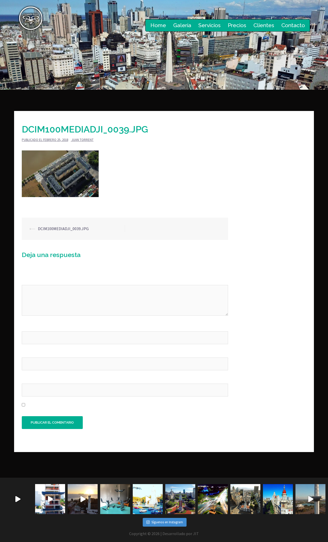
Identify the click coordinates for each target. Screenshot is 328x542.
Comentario (34, 280)
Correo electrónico (40, 352)
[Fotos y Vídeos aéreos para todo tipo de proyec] (18, 499)
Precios (237, 25)
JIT (196, 533)
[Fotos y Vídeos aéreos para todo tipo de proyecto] (83, 499)
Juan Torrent (82, 140)
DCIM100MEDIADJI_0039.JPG (63, 228)
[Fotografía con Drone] (31, 17)
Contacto (293, 25)
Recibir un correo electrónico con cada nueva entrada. (75, 404)
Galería (182, 25)
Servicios (209, 25)
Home (158, 25)
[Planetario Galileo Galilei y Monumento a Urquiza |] (213, 499)
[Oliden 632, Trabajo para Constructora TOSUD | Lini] (50, 499)
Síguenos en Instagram (167, 522)
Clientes (263, 25)
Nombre (30, 326)
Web (25, 378)
